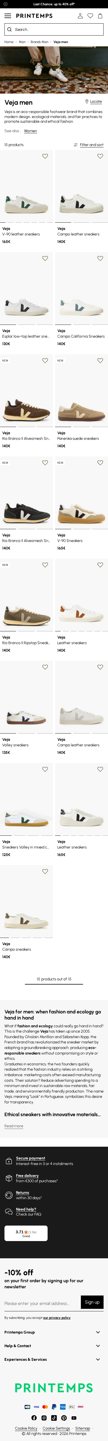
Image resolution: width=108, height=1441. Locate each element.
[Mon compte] (80, 15)
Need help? (26, 1209)
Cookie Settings (56, 1428)
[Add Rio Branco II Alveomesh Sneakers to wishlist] (45, 360)
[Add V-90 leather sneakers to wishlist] (45, 156)
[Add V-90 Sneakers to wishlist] (100, 462)
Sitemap (82, 1428)
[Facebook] (34, 1418)
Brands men (39, 42)
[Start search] (9, 29)
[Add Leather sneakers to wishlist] (100, 565)
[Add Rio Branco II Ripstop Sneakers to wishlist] (45, 565)
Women (30, 131)
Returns (22, 1192)
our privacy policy (57, 1318)
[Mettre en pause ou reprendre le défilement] (5, 4)
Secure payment (30, 1158)
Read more (13, 1126)
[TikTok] (54, 1418)
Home (9, 42)
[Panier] (100, 15)
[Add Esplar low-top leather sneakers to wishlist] (45, 258)
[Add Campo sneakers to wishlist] (45, 871)
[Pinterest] (64, 1418)
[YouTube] (74, 1418)
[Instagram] (44, 1418)
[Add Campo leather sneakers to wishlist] (100, 156)
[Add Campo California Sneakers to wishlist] (100, 258)
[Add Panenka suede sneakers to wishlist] (100, 360)
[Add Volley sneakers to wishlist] (45, 667)
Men (22, 42)
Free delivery (27, 1175)
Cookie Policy (26, 1428)
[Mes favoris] (90, 15)
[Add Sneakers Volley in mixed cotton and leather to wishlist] (45, 769)
